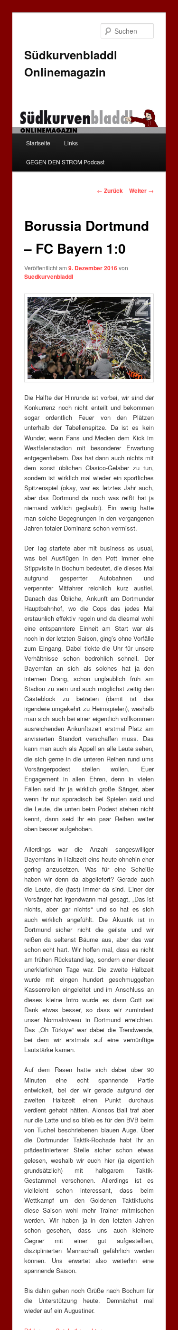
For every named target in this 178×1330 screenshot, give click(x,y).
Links (71, 143)
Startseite (38, 143)
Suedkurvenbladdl (48, 276)
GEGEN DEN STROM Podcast (65, 162)
